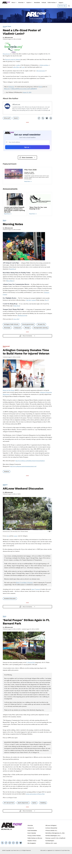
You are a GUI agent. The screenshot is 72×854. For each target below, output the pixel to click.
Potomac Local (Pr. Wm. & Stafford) (55, 838)
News (4, 220)
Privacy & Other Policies (34, 835)
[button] (47, 531)
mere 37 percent (36, 589)
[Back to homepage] (6, 3)
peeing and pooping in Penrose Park (35, 794)
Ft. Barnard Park (30, 662)
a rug (23, 67)
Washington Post (22, 315)
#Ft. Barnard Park (9, 802)
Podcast (44, 2)
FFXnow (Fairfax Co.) (51, 830)
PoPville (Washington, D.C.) (52, 835)
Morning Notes (13, 224)
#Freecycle (7, 88)
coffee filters (16, 67)
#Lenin (40, 86)
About (13, 2)
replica (18, 65)
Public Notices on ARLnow (35, 838)
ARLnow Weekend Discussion (23, 488)
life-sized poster (41, 71)
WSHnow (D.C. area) (51, 843)
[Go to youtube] (13, 843)
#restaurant (17, 327)
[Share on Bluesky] (47, 118)
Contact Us (31, 828)
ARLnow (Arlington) (50, 825)
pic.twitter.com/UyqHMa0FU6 (29, 88)
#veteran (6, 471)
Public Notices (51, 2)
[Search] (69, 6)
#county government (28, 324)
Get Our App (62, 5)
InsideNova (12, 269)
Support (61, 2)
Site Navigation (32, 843)
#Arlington (11, 86)
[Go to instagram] (9, 843)
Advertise (20, 2)
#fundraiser (7, 327)
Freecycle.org (6, 54)
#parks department (23, 802)
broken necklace (44, 65)
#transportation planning (41, 327)
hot (8, 536)
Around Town (7, 26)
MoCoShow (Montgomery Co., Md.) (55, 833)
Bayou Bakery (10, 281)
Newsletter (37, 2)
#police (34, 802)
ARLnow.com (9, 37)
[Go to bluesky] (20, 843)
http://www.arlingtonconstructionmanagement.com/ (23, 466)
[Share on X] (43, 118)
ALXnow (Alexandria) (51, 828)
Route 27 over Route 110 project (24, 582)
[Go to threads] (17, 843)
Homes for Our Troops (8, 390)
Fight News (17, 306)
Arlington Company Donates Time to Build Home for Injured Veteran (26, 351)
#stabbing (43, 802)
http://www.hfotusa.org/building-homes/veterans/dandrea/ (30, 460)
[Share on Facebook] (39, 118)
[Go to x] (2, 843)
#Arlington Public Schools (11, 324)
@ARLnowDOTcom (15, 88)
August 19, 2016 (27, 92)
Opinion (5, 484)
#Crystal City (41, 324)
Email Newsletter (32, 830)
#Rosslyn (27, 327)
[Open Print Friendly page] (51, 118)
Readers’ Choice (32, 840)
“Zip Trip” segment (31, 300)
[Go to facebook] (6, 843)
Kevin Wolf (16, 319)
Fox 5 (46, 300)
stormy (15, 536)
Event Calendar (32, 833)
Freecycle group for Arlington (12, 59)
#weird (16, 118)
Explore (29, 2)
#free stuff (7, 118)
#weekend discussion (10, 598)
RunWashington (49, 840)
